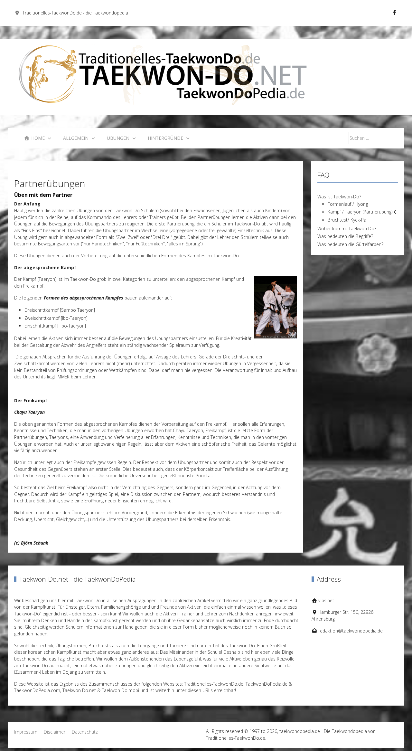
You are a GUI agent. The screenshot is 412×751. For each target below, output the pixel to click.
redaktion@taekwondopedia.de (350, 631)
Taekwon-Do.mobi (120, 690)
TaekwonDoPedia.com (37, 690)
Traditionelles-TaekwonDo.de (213, 684)
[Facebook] (394, 12)
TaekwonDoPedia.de (266, 684)
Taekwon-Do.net (79, 690)
